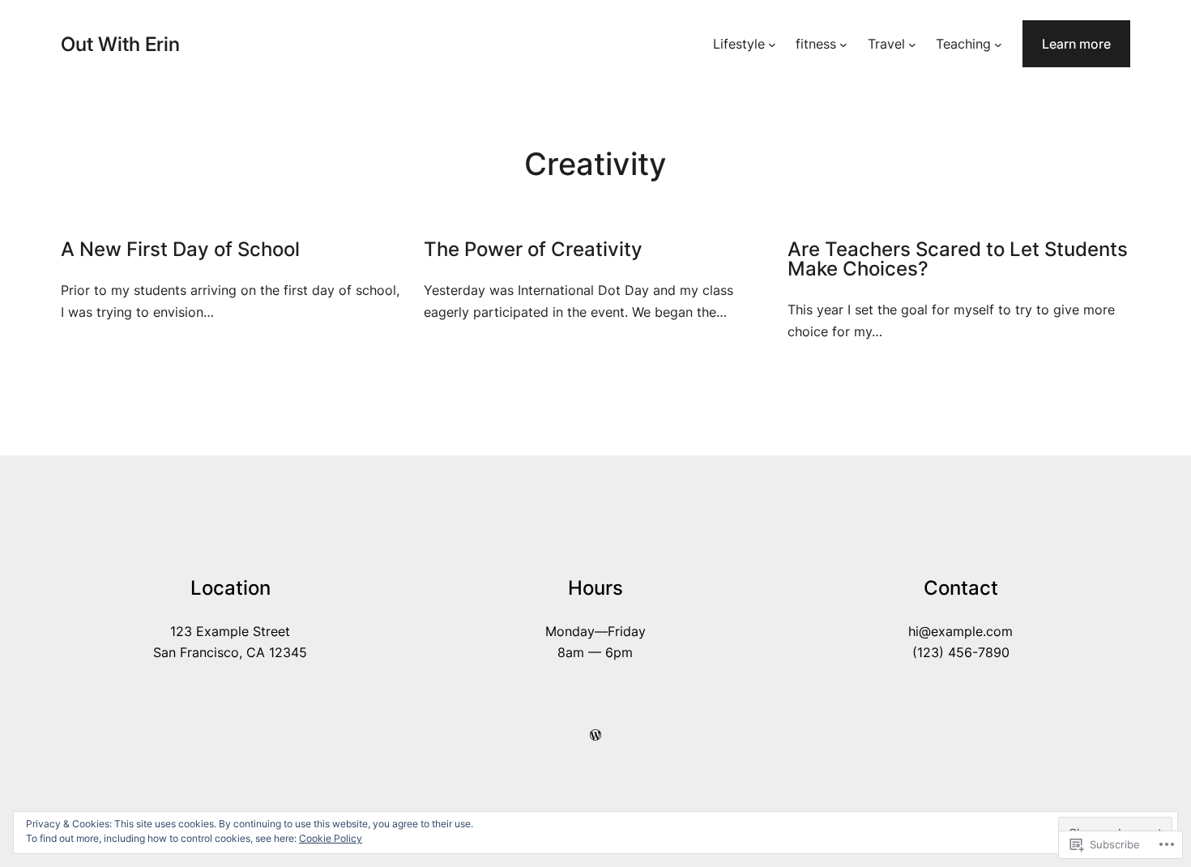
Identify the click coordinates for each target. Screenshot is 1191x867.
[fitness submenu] (843, 44)
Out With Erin (120, 44)
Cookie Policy (330, 838)
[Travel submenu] (912, 44)
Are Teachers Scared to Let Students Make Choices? (958, 259)
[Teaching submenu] (998, 44)
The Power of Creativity (533, 249)
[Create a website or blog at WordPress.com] (595, 735)
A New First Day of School (180, 249)
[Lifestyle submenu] (772, 44)
